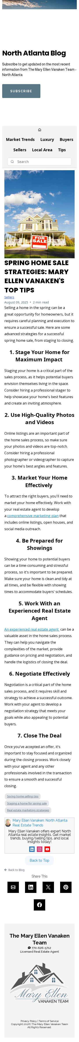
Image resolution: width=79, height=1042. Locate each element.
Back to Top (39, 860)
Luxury (47, 139)
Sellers (19, 149)
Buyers (66, 139)
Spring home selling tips (22, 796)
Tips (62, 149)
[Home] (39, 130)
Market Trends (20, 139)
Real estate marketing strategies (28, 810)
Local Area (42, 149)
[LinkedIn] (32, 849)
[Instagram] (39, 849)
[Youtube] (47, 849)
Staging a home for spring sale (27, 803)
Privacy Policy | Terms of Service (40, 1021)
